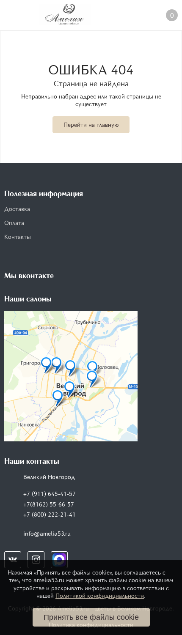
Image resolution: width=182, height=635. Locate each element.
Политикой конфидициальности (99, 595)
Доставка (17, 208)
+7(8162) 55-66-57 (48, 504)
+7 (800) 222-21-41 (49, 514)
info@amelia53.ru (47, 533)
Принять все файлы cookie (91, 617)
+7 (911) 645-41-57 (49, 493)
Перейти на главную (91, 124)
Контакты (17, 236)
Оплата (14, 222)
